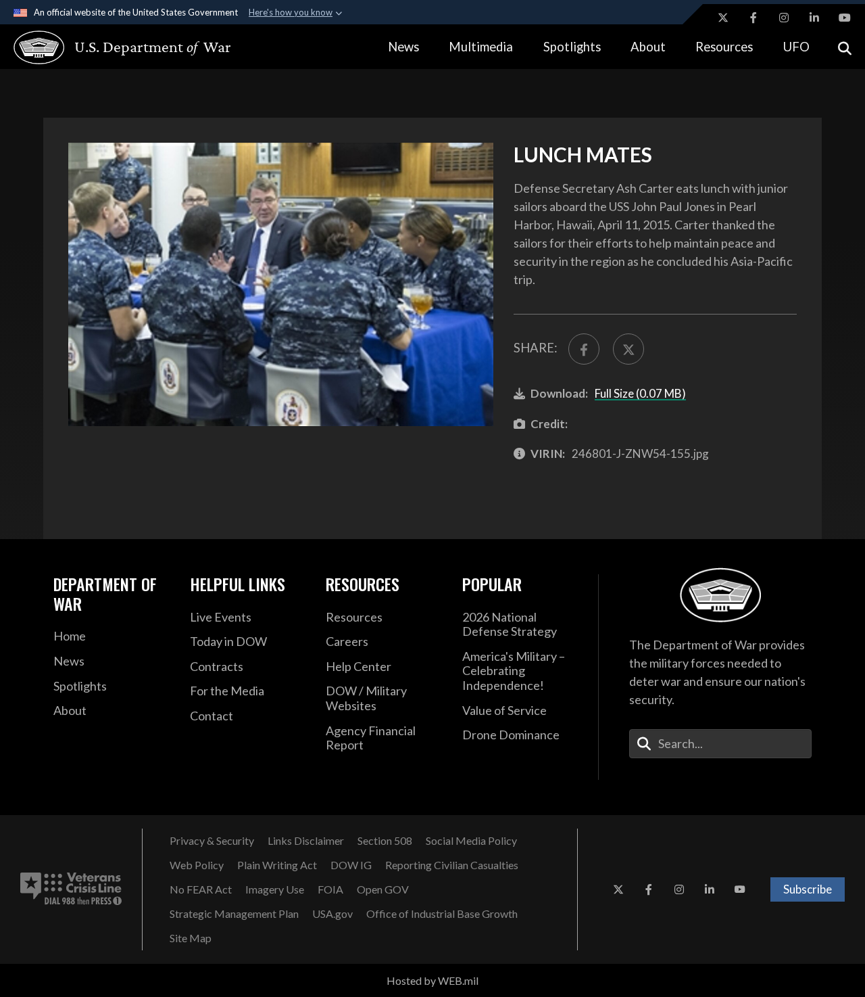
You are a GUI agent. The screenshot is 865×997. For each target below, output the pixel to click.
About (648, 46)
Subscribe (807, 889)
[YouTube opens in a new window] (845, 17)
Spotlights (572, 46)
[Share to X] (628, 349)
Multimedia (481, 46)
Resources (724, 46)
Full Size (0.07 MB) (640, 393)
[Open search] (844, 47)
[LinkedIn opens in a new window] (814, 17)
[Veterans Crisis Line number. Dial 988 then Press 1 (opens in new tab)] (71, 889)
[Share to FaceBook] (583, 349)
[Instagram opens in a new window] (784, 17)
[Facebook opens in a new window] (753, 17)
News (403, 46)
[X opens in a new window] (723, 17)
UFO (796, 46)
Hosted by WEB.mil (432, 980)
